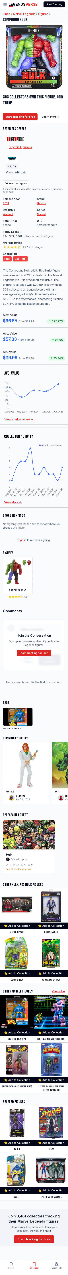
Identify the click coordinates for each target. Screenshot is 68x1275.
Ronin (17, 1149)
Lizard (51, 1149)
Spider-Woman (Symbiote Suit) (17, 1086)
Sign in (22, 540)
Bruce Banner (51, 932)
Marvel (41, 214)
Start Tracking (54, 4)
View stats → (13, 502)
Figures (43, 14)
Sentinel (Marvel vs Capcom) (51, 1039)
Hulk (7, 258)
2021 (6, 203)
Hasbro (41, 203)
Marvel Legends (24, 14)
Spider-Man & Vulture (51, 1196)
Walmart (8, 214)
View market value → (18, 419)
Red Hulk (20, 258)
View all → (58, 991)
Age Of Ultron (17, 932)
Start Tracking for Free (20, 116)
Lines (6, 14)
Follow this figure (16, 183)
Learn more (51, 116)
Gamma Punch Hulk (51, 979)
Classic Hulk (17, 979)
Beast (17, 1196)
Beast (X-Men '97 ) (17, 1039)
